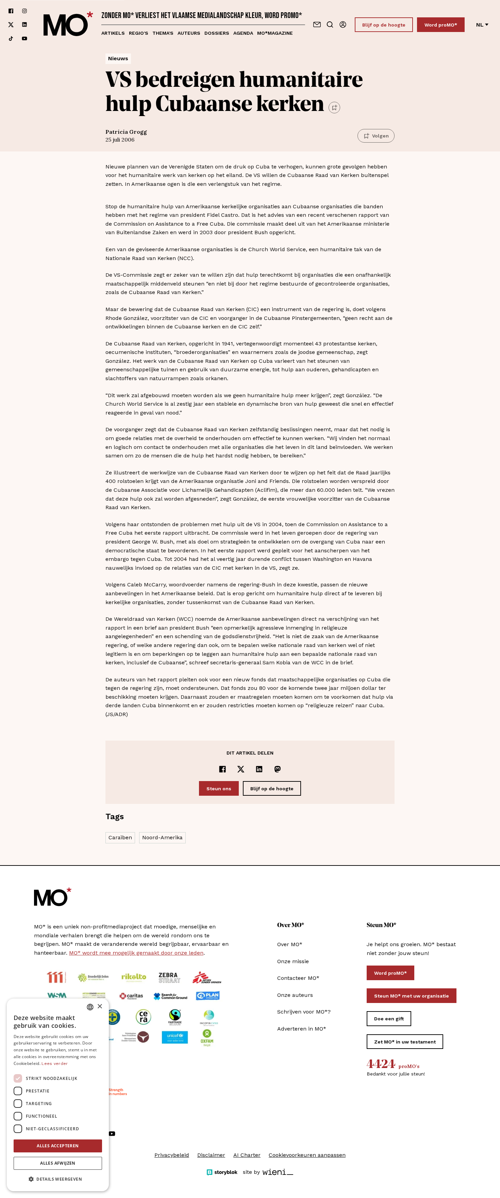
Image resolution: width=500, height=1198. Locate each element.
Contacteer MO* (298, 978)
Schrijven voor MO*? (304, 1011)
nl (480, 24)
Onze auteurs (295, 995)
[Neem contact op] (317, 24)
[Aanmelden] (343, 24)
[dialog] (58, 1095)
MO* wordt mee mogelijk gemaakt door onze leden (136, 953)
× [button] (99, 1006)
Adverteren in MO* (301, 1028)
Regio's (138, 33)
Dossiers (216, 33)
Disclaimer (211, 1155)
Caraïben (120, 837)
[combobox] (90, 1007)
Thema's (162, 33)
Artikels (113, 33)
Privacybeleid (171, 1155)
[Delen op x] (241, 769)
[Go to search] (330, 24)
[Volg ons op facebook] (11, 11)
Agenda (243, 33)
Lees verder (54, 1063)
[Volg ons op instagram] (24, 11)
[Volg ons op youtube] (24, 38)
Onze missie (293, 961)
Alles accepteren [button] (58, 1146)
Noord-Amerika (162, 837)
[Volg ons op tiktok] (11, 38)
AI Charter (247, 1155)
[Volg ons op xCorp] (11, 25)
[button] (58, 1179)
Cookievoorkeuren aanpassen (307, 1155)
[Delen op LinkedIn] (259, 769)
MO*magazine (275, 33)
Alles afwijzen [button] (58, 1163)
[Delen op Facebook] (222, 769)
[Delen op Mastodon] (277, 769)
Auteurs (189, 33)
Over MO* (289, 944)
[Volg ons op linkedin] (24, 25)
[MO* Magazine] (68, 24)
